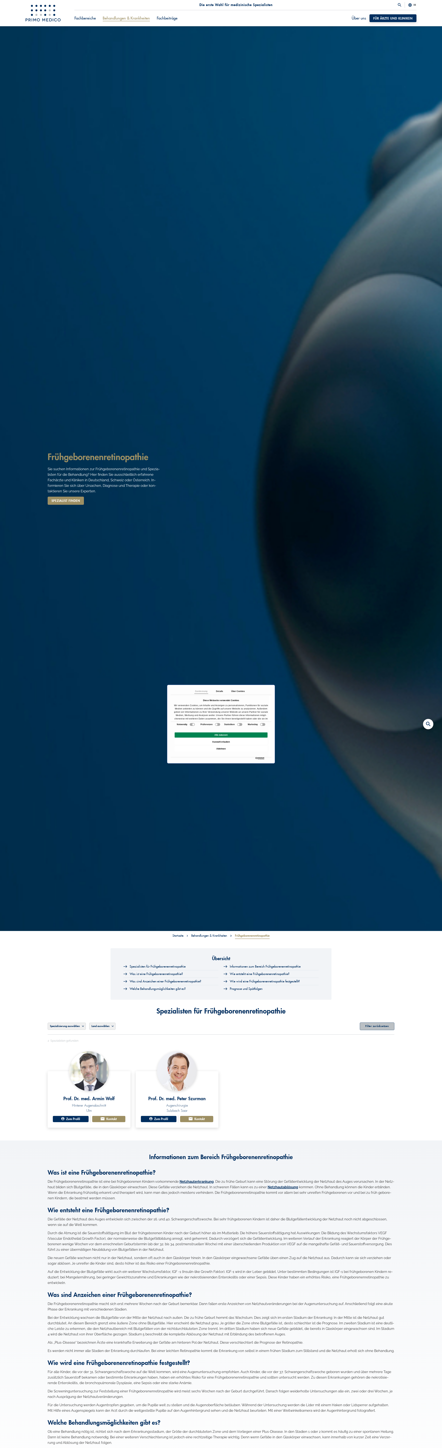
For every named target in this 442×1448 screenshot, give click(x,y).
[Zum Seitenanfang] (428, 1439)
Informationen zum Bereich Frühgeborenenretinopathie (265, 966)
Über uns (359, 18)
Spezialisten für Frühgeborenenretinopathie (158, 966)
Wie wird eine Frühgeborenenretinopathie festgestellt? (265, 981)
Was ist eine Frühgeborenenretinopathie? (156, 974)
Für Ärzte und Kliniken (393, 18)
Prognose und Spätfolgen (246, 988)
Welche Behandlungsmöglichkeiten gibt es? (158, 988)
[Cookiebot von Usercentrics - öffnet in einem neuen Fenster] (256, 758)
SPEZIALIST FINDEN (65, 500)
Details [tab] (219, 691)
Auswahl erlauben (221, 742)
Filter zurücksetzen (377, 1026)
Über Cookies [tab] (238, 691)
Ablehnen (221, 749)
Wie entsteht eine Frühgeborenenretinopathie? (259, 974)
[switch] (217, 724)
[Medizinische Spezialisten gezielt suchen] (428, 724)
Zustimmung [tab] (201, 691)
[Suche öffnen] (399, 5)
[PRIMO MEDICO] (43, 13)
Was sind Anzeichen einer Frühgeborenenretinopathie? (165, 981)
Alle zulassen (221, 735)
